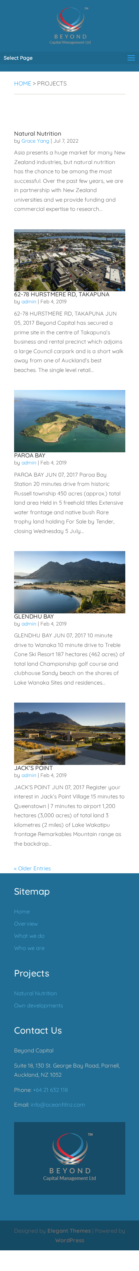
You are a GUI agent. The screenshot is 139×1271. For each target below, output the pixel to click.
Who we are (29, 947)
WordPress (69, 1239)
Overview (26, 923)
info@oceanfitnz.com (58, 1104)
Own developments (38, 1005)
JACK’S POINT (33, 768)
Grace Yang (35, 140)
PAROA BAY (29, 455)
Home (22, 83)
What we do (29, 935)
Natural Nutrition (37, 133)
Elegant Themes (69, 1230)
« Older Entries (32, 868)
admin (28, 301)
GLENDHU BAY (34, 616)
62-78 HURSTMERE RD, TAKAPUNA (61, 294)
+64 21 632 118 (50, 1089)
